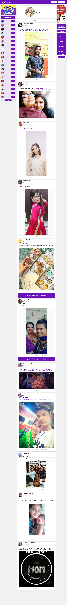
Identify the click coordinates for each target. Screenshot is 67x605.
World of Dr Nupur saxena (9, 29)
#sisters (20, 370)
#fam (33, 369)
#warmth (40, 89)
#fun (51, 370)
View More (62, 56)
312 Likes (26, 496)
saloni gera (26, 180)
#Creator (60, 44)
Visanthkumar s (28, 23)
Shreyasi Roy (27, 122)
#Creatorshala (61, 31)
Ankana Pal (26, 83)
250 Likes (26, 184)
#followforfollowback (23, 30)
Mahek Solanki (27, 453)
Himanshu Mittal (8, 21)
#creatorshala (22, 186)
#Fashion (60, 36)
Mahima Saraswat (28, 493)
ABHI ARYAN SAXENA (9, 33)
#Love (59, 49)
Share (44, 79)
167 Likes (26, 126)
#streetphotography (41, 30)
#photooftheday (47, 400)
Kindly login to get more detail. (37, 295)
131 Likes (26, 397)
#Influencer (60, 41)
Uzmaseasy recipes (29, 542)
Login (54, 2)
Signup (61, 2)
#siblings (29, 370)
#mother (44, 89)
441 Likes (26, 303)
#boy (36, 30)
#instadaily (50, 29)
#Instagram (60, 51)
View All (8, 100)
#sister (46, 369)
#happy (32, 30)
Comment (36, 79)
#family (30, 369)
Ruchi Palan (7, 53)
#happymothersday (23, 548)
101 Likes (26, 456)
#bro (24, 370)
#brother (42, 369)
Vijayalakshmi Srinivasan (9, 57)
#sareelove (30, 128)
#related (48, 370)
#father (40, 370)
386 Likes (26, 243)
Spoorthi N (26, 300)
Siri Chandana (7, 45)
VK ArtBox (6, 49)
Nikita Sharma (7, 25)
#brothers (50, 369)
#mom (50, 89)
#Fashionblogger (61, 54)
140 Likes (26, 86)
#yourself (48, 30)
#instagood (36, 370)
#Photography (61, 46)
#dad (39, 369)
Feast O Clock (27, 240)
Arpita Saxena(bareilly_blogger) (10, 37)
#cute (29, 30)
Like (29, 79)
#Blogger (60, 33)
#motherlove (32, 89)
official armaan (27, 363)
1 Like (25, 545)
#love (36, 89)
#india (46, 29)
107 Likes (26, 26)
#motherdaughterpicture (24, 89)
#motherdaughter (41, 88)
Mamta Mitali (7, 41)
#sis (26, 370)
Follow (13, 21)
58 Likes (26, 366)
